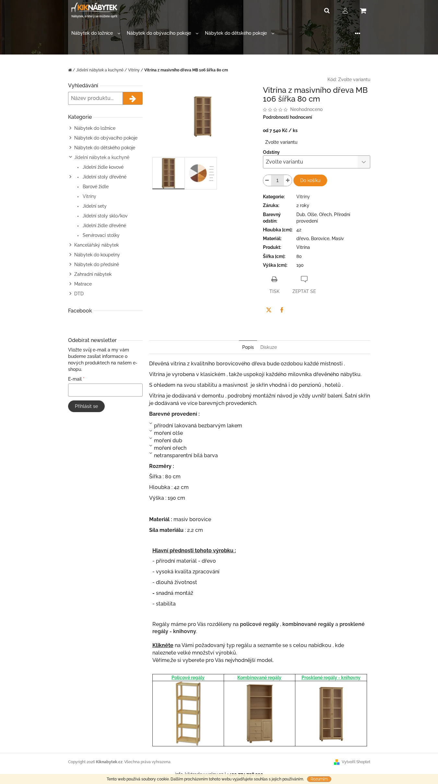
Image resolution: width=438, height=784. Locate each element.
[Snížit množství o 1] (267, 180)
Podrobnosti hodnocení (287, 117)
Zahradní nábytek (93, 274)
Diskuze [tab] (268, 347)
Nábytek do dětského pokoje (104, 147)
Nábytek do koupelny (97, 254)
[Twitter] (269, 310)
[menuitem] (96, 33)
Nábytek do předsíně (96, 264)
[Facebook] (282, 310)
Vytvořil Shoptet (356, 762)
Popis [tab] (248, 347)
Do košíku (310, 180)
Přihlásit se (86, 406)
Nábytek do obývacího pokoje (105, 138)
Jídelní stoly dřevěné (103, 176)
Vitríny (88, 196)
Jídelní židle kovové (102, 167)
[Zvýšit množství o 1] (288, 180)
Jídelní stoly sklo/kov (104, 215)
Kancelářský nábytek (96, 245)
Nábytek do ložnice (94, 128)
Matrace (83, 284)
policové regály (259, 624)
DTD (79, 293)
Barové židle (95, 186)
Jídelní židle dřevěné (103, 225)
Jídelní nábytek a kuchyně (101, 157)
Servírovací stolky (100, 235)
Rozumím (319, 779)
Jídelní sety (94, 206)
